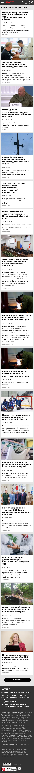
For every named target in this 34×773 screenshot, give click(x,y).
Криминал (6, 34)
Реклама (4, 695)
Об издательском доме (10, 692)
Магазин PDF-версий (18, 695)
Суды (4, 129)
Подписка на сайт (8, 702)
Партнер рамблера (17, 764)
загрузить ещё (17, 679)
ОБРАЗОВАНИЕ (7, 344)
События (5, 627)
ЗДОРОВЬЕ (6, 82)
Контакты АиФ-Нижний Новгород (14, 704)
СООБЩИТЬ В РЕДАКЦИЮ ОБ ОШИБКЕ (15, 707)
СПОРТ (4, 435)
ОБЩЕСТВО (6, 177)
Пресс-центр (26, 692)
